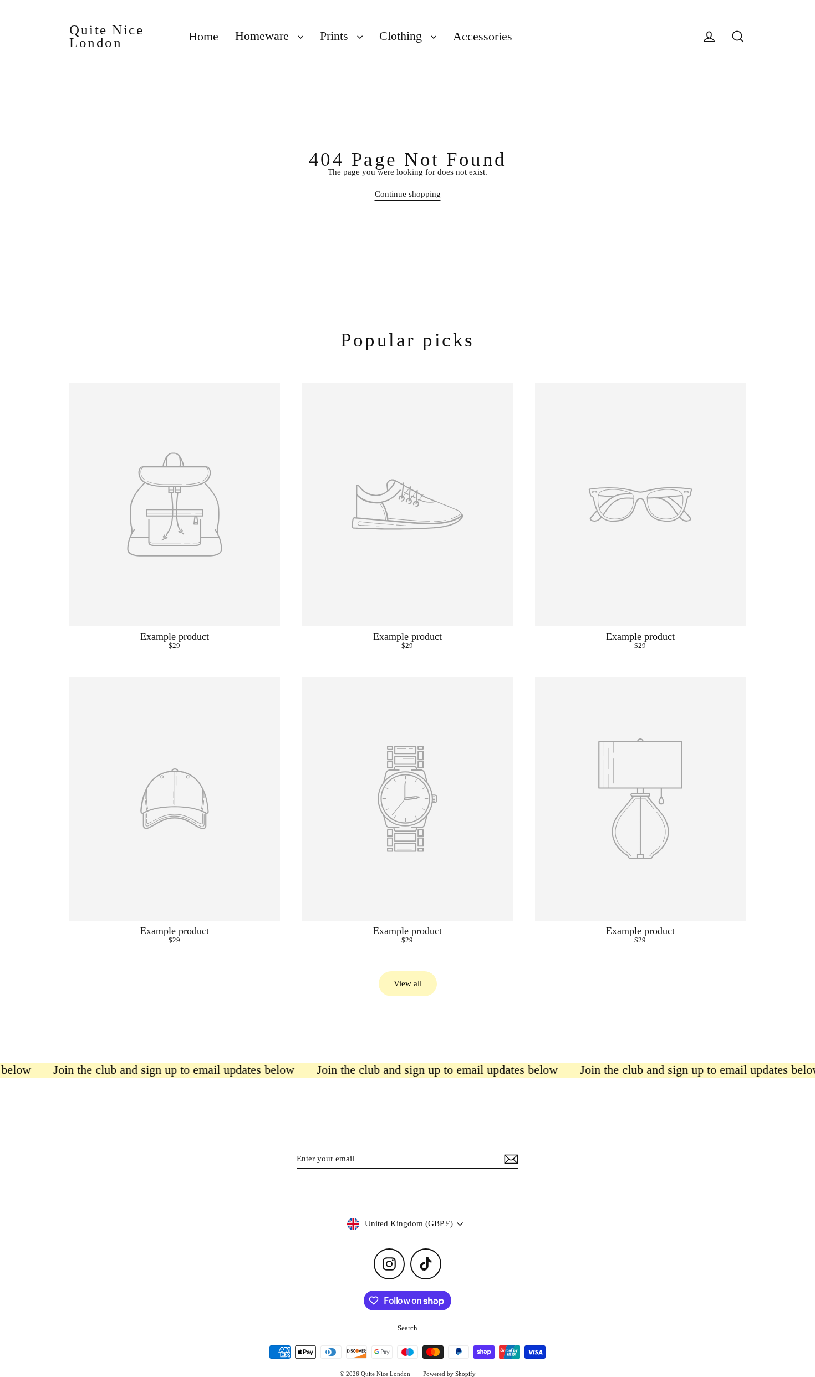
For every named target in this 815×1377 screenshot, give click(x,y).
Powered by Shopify (449, 1373)
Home (203, 36)
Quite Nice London (106, 36)
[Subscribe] (509, 1159)
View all (408, 983)
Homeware (263, 36)
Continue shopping (408, 194)
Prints (336, 36)
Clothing (402, 36)
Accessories (482, 36)
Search (407, 1328)
